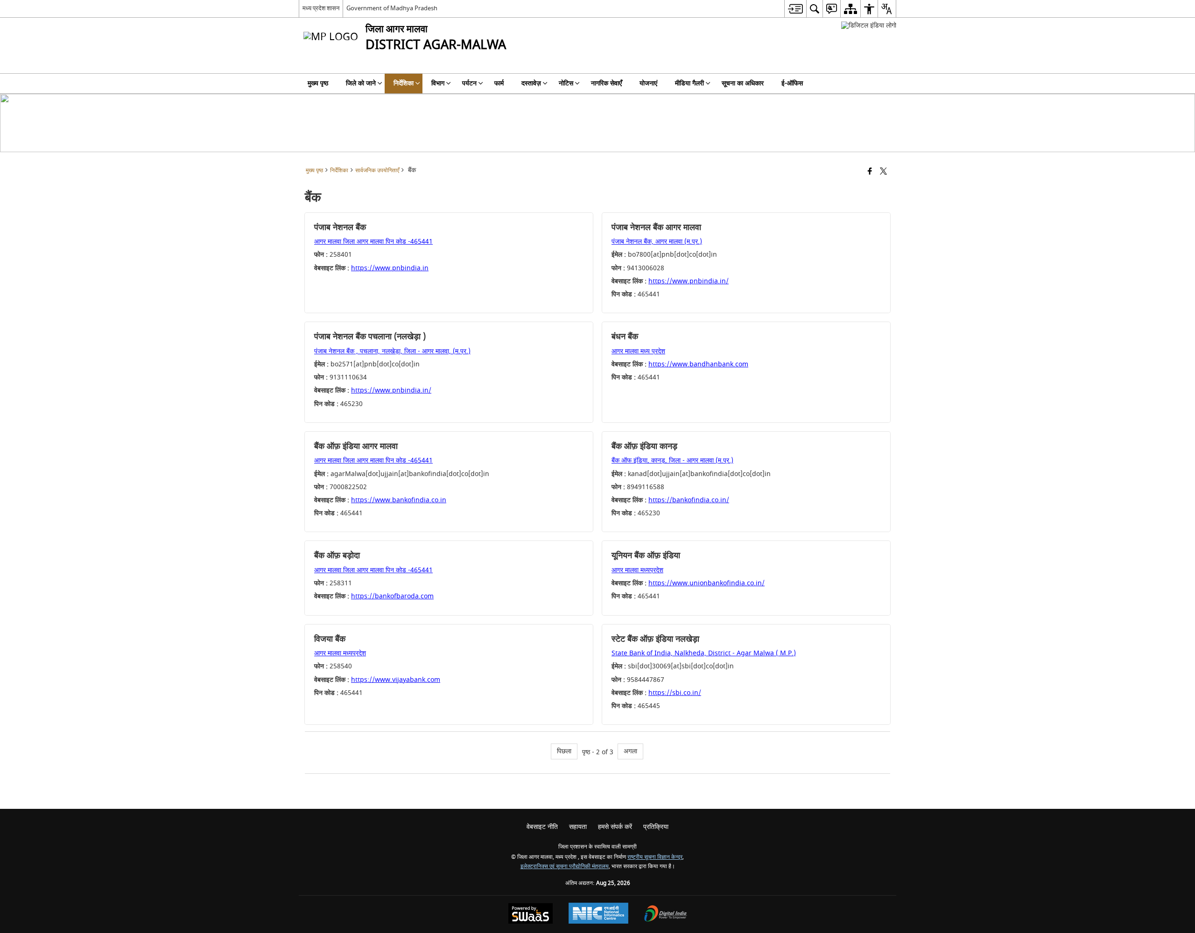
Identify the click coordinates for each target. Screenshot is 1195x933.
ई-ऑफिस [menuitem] (792, 83)
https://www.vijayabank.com (395, 680)
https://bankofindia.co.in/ (688, 500)
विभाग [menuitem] (437, 83)
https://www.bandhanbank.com (698, 364)
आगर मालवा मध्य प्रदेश (638, 351)
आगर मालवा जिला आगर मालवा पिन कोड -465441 (373, 241)
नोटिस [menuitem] (566, 83)
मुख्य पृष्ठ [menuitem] (318, 83)
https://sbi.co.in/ (674, 693)
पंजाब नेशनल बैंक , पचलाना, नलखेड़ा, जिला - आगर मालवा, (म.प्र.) (392, 351)
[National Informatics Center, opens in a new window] (598, 914)
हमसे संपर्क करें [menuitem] (615, 827)
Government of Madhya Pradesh (391, 8)
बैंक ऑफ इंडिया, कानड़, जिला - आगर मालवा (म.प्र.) (672, 460)
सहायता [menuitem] (578, 827)
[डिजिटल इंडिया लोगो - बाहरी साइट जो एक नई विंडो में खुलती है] (868, 25)
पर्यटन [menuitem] (469, 83)
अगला (630, 751)
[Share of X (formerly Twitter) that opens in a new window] (883, 172)
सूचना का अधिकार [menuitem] (743, 83)
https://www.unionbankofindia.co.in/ (706, 583)
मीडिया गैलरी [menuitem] (689, 83)
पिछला (564, 751)
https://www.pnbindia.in (390, 268)
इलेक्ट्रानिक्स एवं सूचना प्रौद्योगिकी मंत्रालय (564, 866)
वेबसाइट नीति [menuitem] (542, 827)
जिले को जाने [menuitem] (361, 83)
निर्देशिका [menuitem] (404, 83)
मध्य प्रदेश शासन (320, 8)
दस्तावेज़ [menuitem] (531, 83)
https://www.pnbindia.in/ (688, 281)
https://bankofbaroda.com (392, 596)
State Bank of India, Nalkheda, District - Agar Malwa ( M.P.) (704, 653)
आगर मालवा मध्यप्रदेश (637, 570)
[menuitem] (795, 8)
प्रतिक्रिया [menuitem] (655, 827)
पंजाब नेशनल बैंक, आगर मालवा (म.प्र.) (657, 241)
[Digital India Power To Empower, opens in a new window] (665, 914)
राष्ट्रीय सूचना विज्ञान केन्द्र (654, 857)
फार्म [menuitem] (499, 83)
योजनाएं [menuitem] (648, 83)
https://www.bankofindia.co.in (398, 500)
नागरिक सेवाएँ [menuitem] (606, 83)
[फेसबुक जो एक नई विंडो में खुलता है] (870, 172)
